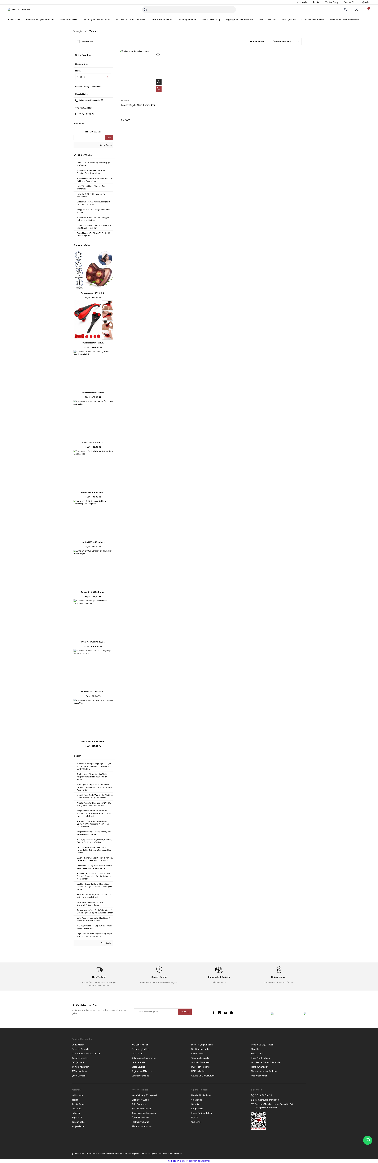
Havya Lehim (257, 1053)
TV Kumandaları (79, 1071)
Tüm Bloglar (106, 943)
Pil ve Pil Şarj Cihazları (202, 1044)
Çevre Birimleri (78, 1075)
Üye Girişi (196, 1122)
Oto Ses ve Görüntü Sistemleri (266, 1062)
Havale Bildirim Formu (201, 1095)
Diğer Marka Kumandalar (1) (91, 100)
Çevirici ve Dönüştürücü (203, 1075)
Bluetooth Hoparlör (200, 1067)
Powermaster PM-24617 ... (93, 392)
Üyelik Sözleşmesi (140, 1117)
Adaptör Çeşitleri (80, 1058)
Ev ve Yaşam (197, 1053)
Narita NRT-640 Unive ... (93, 542)
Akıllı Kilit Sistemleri (200, 1062)
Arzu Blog (76, 1108)
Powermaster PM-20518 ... (93, 741)
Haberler (76, 1113)
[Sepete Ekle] (159, 89)
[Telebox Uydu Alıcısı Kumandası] (141, 71)
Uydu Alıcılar (78, 1044)
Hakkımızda (77, 1095)
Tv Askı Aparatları (80, 1067)
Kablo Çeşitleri (138, 1067)
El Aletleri (255, 1049)
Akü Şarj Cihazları (140, 1044)
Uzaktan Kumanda (200, 1049)
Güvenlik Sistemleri (81, 1049)
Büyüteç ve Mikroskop (142, 1071)
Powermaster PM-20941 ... (93, 492)
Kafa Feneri (137, 1053)
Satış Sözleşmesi (140, 1104)
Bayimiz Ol (77, 1117)
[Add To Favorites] (158, 55)
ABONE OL (184, 1012)
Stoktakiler (87, 41)
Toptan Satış (78, 1122)
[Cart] (368, 9)
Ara (109, 137)
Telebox (93, 31)
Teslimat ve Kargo (140, 1122)
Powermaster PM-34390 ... (93, 691)
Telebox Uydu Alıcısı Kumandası (138, 105)
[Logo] (19, 9)
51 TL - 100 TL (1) (86, 114)
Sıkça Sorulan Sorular (142, 1126)
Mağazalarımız (78, 1126)
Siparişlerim (196, 1099)
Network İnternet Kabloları (264, 1071)
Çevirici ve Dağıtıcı (140, 1075)
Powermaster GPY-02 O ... (93, 293)
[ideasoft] (173, 1160)
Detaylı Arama (105, 145)
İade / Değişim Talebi (201, 1113)
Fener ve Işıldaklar (140, 1049)
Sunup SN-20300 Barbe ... (93, 592)
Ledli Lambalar (139, 1062)
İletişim (75, 1099)
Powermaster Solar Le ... (93, 442)
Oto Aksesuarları (259, 1075)
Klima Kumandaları (259, 1067)
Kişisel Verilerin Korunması (144, 1113)
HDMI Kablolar (198, 1071)
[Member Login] (356, 9)
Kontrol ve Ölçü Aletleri (262, 1044)
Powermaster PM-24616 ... (93, 343)
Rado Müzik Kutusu (260, 1058)
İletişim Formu (78, 1104)
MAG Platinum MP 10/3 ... (93, 642)
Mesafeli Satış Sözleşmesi (144, 1095)
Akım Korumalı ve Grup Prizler (86, 1053)
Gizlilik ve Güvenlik (140, 1099)
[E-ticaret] (188, 1160)
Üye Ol (194, 1117)
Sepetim (195, 1104)
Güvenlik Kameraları (200, 1058)
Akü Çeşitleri (78, 1062)
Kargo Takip (197, 1108)
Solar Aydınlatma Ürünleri (144, 1058)
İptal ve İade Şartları (141, 1108)
